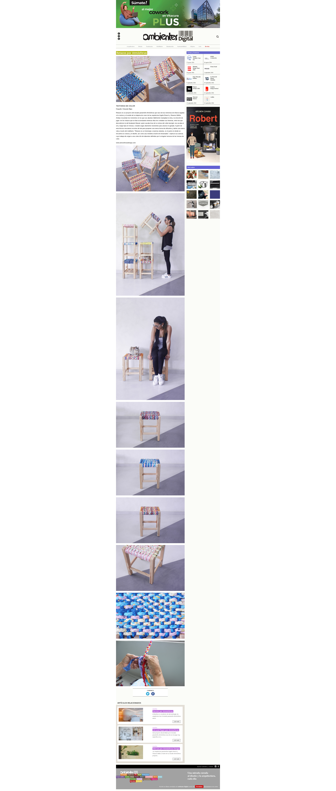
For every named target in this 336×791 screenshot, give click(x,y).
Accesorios (124, 774)
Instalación (139, 781)
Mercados (132, 781)
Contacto (211, 766)
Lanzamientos (149, 776)
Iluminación (170, 46)
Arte (200, 46)
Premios (137, 776)
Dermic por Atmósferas (163, 711)
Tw (147, 694)
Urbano (132, 776)
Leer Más (176, 721)
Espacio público (120, 776)
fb (218, 766)
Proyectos (139, 779)
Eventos (127, 776)
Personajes (133, 779)
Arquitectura (130, 46)
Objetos (192, 46)
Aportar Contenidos (202, 766)
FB (153, 694)
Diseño (140, 46)
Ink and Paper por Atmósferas (166, 730)
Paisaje (160, 776)
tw (215, 766)
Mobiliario (159, 46)
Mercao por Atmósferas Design (166, 748)
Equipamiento (145, 774)
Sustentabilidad (181, 46)
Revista (207, 46)
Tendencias (149, 46)
